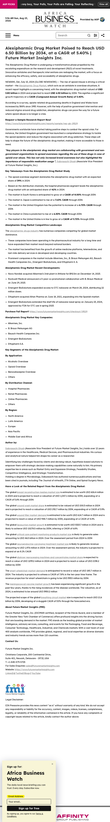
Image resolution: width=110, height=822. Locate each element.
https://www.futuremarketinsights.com (34, 669)
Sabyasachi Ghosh (66, 161)
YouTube (36, 673)
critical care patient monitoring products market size (44, 534)
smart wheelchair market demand (27, 570)
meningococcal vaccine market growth (30, 584)
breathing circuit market (53, 597)
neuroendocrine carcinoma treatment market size (43, 544)
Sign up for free (29, 808)
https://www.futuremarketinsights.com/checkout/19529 (58, 311)
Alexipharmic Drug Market (32, 85)
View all (103, 4)
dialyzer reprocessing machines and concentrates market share (50, 557)
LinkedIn (10, 673)
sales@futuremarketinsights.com (43, 665)
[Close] (52, 764)
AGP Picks (9, 4)
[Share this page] (103, 35)
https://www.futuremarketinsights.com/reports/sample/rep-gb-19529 (41, 123)
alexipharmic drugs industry (24, 231)
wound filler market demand (32, 515)
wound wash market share (30, 505)
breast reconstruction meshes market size (38, 492)
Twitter (19, 673)
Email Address (15, 796)
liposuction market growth (30, 524)
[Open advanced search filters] (95, 35)
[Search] (89, 35)
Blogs (27, 673)
